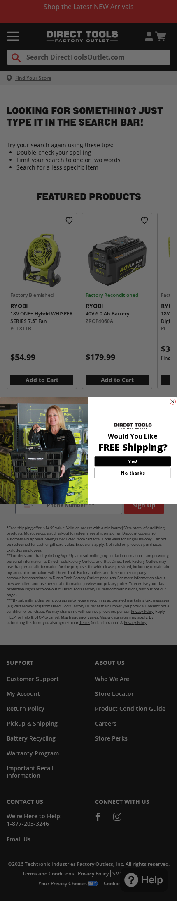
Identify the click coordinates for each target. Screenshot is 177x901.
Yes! (132, 461)
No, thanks (132, 473)
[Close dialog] (173, 401)
